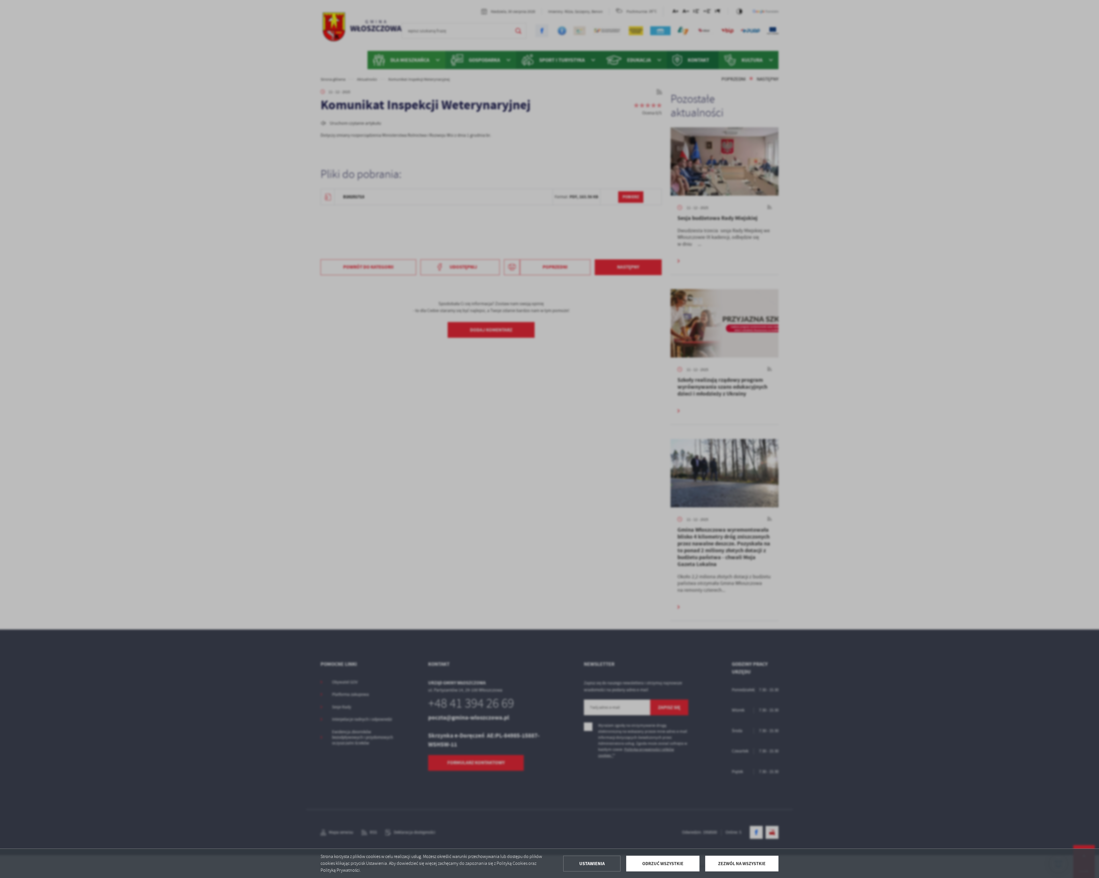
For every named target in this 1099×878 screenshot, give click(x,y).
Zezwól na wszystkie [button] (742, 864)
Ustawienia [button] (592, 864)
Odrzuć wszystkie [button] (662, 864)
